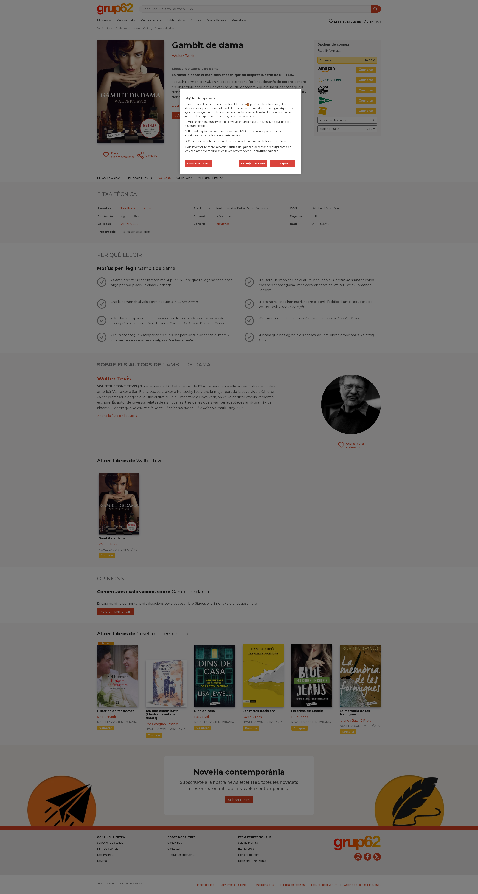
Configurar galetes (198, 163)
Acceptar (283, 163)
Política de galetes (239, 147)
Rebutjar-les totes (253, 163)
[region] (240, 131)
